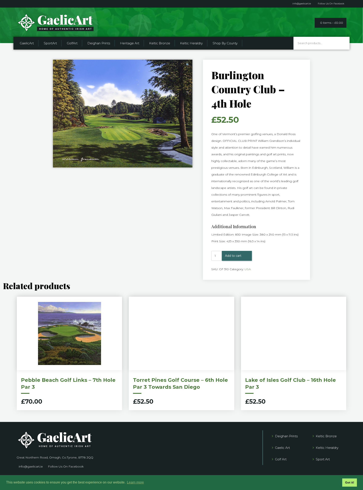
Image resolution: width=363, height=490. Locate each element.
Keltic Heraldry (191, 43)
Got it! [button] (349, 482)
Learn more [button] (135, 482)
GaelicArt (27, 43)
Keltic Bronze (159, 43)
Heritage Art (129, 43)
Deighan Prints (98, 43)
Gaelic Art (282, 448)
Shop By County (225, 43)
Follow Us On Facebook (331, 4)
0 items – (331, 23)
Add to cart (233, 256)
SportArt (50, 43)
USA (248, 269)
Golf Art (281, 459)
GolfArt (72, 43)
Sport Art (323, 459)
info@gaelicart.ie (301, 4)
